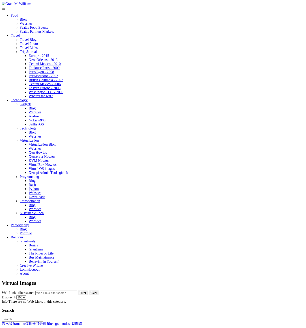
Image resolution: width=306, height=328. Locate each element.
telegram (56, 324)
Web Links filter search (18, 293)
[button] (14, 15)
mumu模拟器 (26, 324)
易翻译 (76, 324)
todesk (66, 324)
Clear (94, 293)
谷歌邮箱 (43, 324)
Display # (9, 297)
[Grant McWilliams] (16, 4)
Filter (83, 293)
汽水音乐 (9, 324)
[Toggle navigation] (3, 9)
